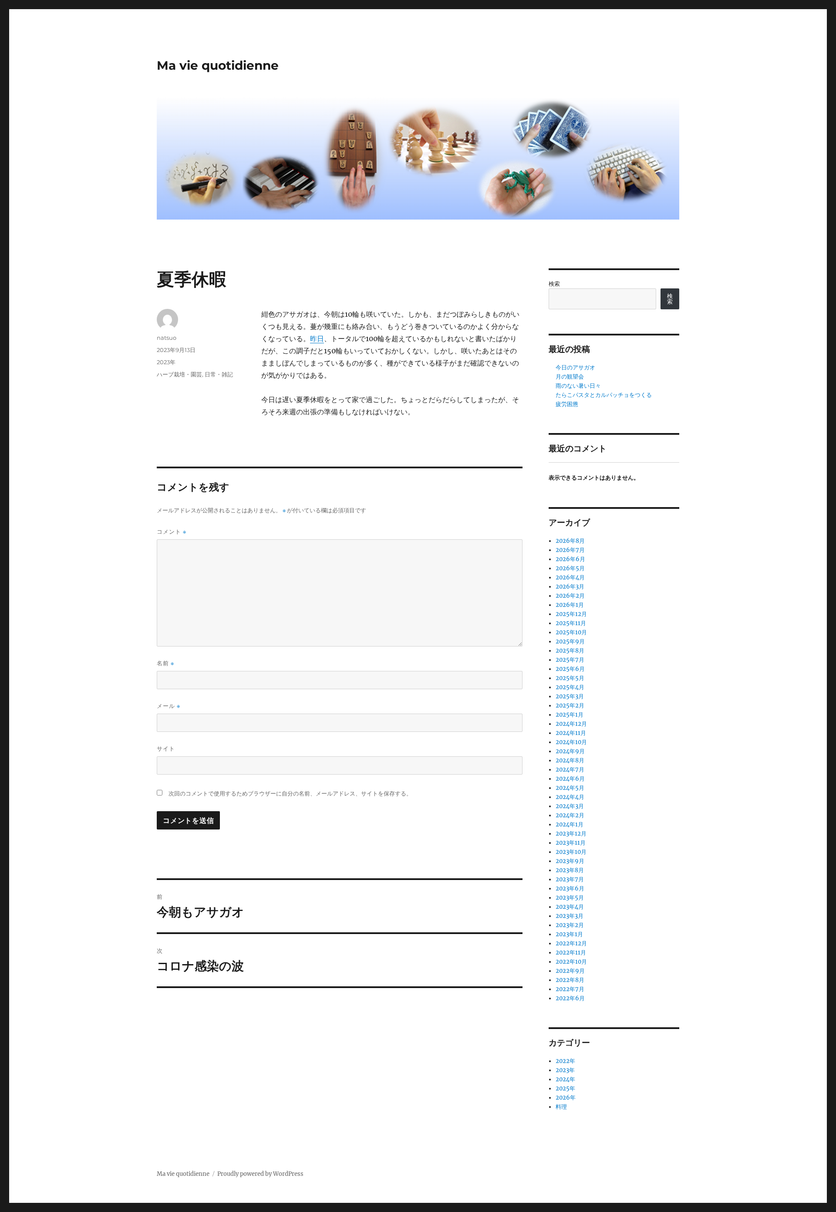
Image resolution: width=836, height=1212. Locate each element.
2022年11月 (571, 952)
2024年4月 (570, 797)
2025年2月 (570, 705)
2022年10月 (571, 961)
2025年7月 (570, 660)
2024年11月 (571, 733)
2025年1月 (569, 714)
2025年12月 (571, 614)
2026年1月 (570, 605)
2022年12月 (571, 943)
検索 (554, 284)
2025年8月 (570, 650)
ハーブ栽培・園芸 (179, 374)
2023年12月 (571, 833)
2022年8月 (570, 980)
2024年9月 (570, 751)
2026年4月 (570, 577)
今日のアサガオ (575, 367)
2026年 (566, 1097)
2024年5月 (570, 788)
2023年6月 (570, 888)
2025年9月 (570, 641)
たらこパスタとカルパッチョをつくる (604, 395)
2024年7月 (570, 769)
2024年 (565, 1079)
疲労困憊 (567, 404)
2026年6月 (570, 559)
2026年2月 (570, 595)
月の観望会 (570, 376)
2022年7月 (570, 989)
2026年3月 (570, 586)
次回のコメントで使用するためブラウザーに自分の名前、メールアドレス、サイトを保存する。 (290, 793)
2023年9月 (570, 861)
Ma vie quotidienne (218, 65)
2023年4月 (570, 907)
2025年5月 (570, 678)
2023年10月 (571, 852)
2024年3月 (570, 806)
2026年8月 (570, 541)
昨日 (317, 338)
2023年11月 (571, 842)
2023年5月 (570, 897)
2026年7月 (570, 550)
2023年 (166, 362)
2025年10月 (571, 632)
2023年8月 (570, 870)
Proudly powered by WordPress (260, 1174)
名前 (165, 663)
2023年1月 (569, 934)
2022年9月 (570, 971)
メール (168, 706)
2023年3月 (569, 916)
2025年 (565, 1088)
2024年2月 (570, 815)
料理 (561, 1106)
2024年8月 (570, 760)
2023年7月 (570, 879)
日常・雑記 (219, 374)
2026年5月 (570, 568)
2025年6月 (570, 669)
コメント (171, 531)
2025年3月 (570, 696)
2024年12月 (571, 724)
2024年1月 (569, 824)
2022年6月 (570, 998)
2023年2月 (570, 925)
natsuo (166, 337)
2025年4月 (570, 687)
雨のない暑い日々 (578, 385)
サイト (166, 748)
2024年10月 (571, 742)
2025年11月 (571, 623)
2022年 (565, 1061)
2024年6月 (570, 778)
